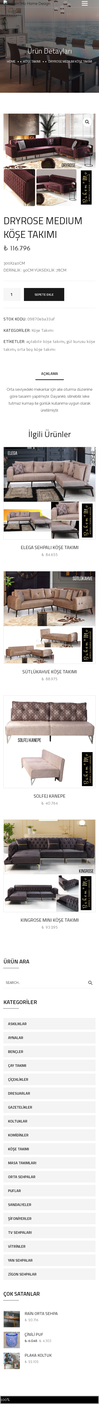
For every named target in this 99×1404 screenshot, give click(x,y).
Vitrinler (17, 1246)
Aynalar (15, 1037)
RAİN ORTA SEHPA (41, 1313)
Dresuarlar (19, 1093)
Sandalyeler (19, 1204)
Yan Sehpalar (20, 1260)
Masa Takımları (22, 1163)
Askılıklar (17, 1024)
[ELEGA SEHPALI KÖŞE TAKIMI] (49, 493)
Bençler (15, 1051)
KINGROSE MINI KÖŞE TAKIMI (49, 920)
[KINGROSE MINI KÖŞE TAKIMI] (49, 865)
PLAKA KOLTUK (38, 1355)
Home (11, 61)
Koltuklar (17, 1121)
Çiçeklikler (18, 1079)
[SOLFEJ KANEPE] (49, 741)
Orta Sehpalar (21, 1177)
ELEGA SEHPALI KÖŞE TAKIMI (50, 547)
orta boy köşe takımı (36, 349)
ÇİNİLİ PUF (34, 1334)
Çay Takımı (17, 1065)
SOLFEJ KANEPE (49, 796)
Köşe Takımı (32, 61)
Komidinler (18, 1135)
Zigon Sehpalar (22, 1274)
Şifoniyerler (20, 1218)
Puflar (14, 1190)
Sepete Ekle (44, 294)
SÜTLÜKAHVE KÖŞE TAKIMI (49, 671)
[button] (87, 122)
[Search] (90, 983)
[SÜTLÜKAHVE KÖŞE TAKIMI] (49, 617)
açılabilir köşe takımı (45, 341)
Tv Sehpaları (20, 1232)
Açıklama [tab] (49, 373)
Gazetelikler (20, 1107)
